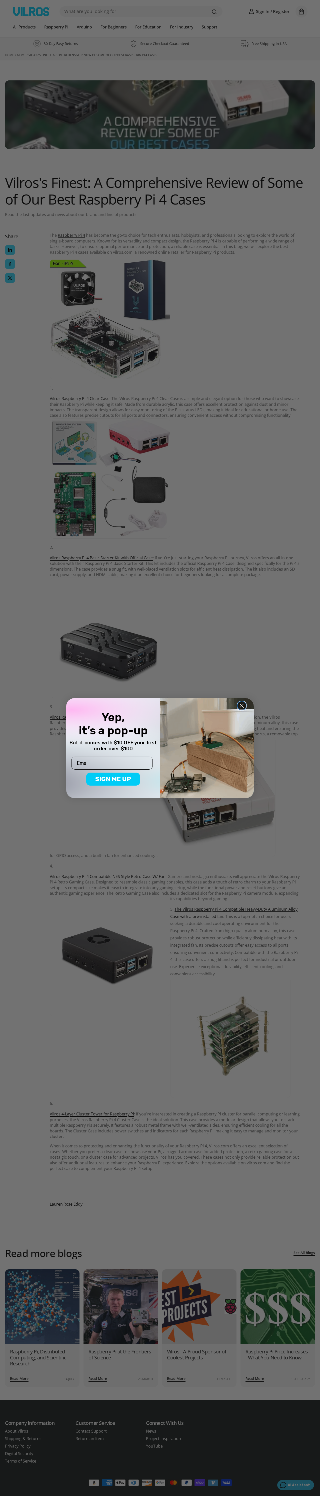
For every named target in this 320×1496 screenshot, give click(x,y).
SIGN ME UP (113, 779)
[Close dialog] (241, 705)
